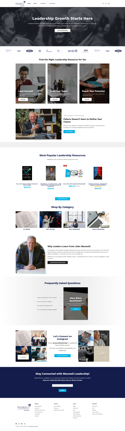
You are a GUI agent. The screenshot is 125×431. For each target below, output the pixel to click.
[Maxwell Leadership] (20, 3)
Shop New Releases (62, 30)
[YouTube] (21, 424)
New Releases (38, 406)
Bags (74, 406)
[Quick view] (36, 180)
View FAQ (75, 309)
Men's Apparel (76, 414)
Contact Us (94, 406)
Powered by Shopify (33, 426)
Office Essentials (77, 416)
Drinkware (75, 408)
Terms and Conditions (97, 414)
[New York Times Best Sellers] (51, 219)
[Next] (112, 173)
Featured (37, 408)
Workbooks (37, 414)
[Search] (103, 3)
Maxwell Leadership (23, 426)
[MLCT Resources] (74, 219)
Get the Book (69, 131)
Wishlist (94, 410)
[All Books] (27, 219)
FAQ (93, 408)
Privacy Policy (95, 412)
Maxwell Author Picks (40, 410)
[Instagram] (19, 424)
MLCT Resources (39, 412)
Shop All (37, 416)
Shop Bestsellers (62, 198)
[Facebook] (16, 424)
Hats (74, 410)
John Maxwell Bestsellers (57, 262)
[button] (108, 3)
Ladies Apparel (76, 412)
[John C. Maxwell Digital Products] (98, 219)
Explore (23, 99)
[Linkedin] (24, 424)
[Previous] (12, 173)
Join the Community (62, 355)
